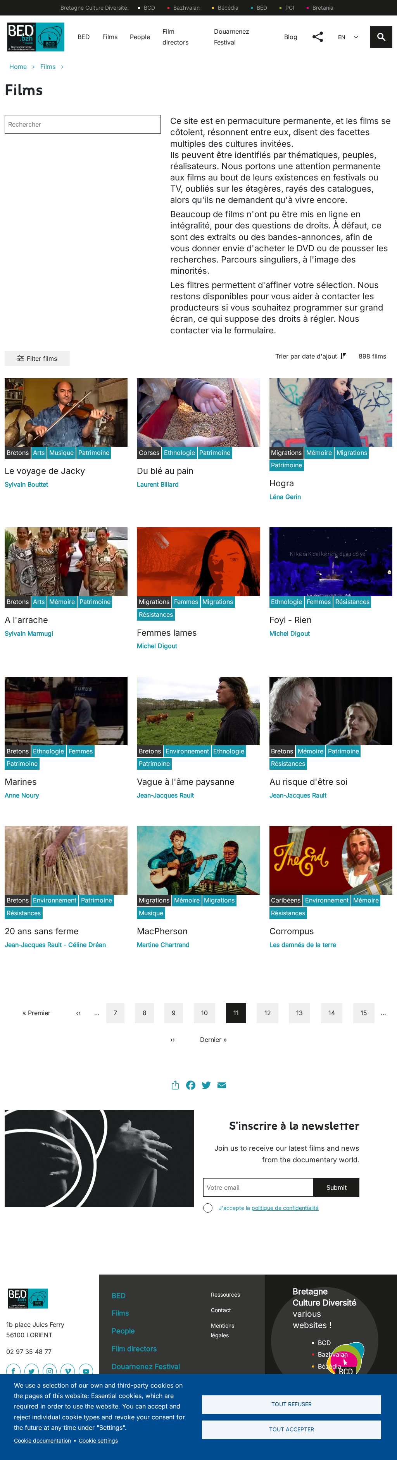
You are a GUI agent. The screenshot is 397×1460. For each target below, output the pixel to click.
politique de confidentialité (285, 1207)
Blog (290, 37)
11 (239, 1013)
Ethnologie (179, 452)
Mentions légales (222, 1330)
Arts (39, 452)
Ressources (225, 1294)
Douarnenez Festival (231, 36)
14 (335, 1013)
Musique (61, 452)
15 (367, 1013)
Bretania (322, 7)
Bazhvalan (186, 7)
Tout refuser (291, 1404)
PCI (289, 7)
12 (271, 1013)
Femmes (186, 602)
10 (208, 1013)
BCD (149, 7)
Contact (221, 1310)
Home (18, 66)
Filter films (42, 358)
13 (303, 1013)
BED (262, 7)
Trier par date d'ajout (306, 356)
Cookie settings (98, 1441)
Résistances (156, 614)
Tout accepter (291, 1429)
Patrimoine (93, 452)
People (140, 37)
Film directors (175, 36)
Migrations (352, 452)
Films (109, 37)
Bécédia (228, 7)
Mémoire (319, 452)
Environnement (187, 751)
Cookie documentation (42, 1441)
